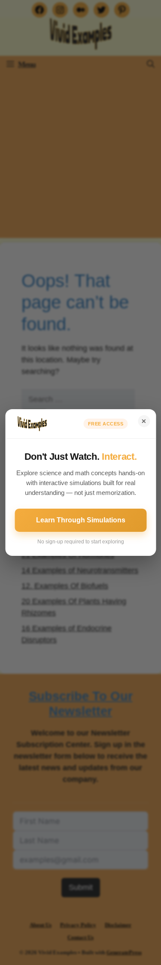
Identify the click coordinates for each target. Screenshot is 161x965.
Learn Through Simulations (80, 520)
